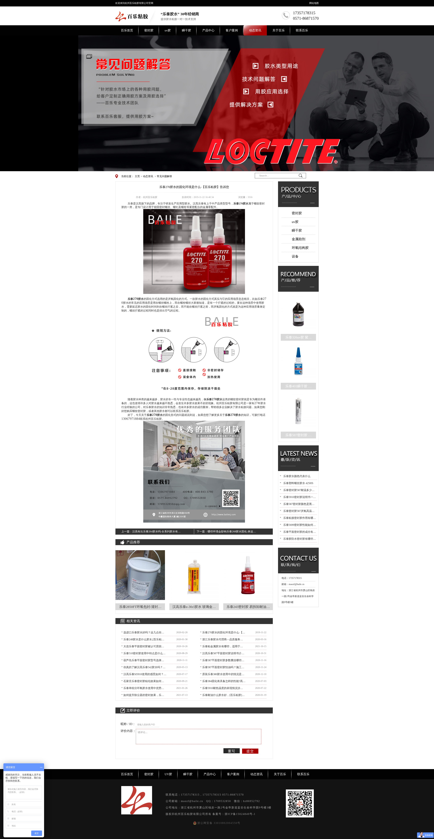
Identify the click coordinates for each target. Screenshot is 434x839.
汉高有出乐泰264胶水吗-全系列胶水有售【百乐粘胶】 (156, 532)
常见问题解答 (164, 176)
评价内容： (128, 731)
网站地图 (314, 3)
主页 (137, 176)
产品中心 (208, 30)
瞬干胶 (186, 30)
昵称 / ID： (128, 724)
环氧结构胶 (300, 248)
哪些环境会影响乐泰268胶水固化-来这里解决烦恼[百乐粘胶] (232, 532)
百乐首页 (127, 30)
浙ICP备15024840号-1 (240, 814)
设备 (295, 256)
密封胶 (148, 30)
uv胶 (168, 30)
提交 (250, 751)
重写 (231, 751)
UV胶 (168, 774)
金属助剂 (298, 239)
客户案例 (232, 30)
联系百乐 (302, 30)
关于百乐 (278, 30)
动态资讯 (255, 30)
